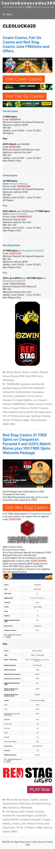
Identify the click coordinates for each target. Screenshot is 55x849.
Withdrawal (8, 380)
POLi (5, 412)
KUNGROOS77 (24, 216)
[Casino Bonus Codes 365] (28, 5)
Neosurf (40, 404)
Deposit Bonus (10, 376)
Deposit (44, 372)
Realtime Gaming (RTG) (21, 412)
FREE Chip (24, 376)
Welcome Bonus (11, 807)
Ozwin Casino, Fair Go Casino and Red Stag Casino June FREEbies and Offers (26, 44)
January (16, 823)
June (35, 400)
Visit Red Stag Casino (26, 507)
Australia (25, 384)
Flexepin (7, 400)
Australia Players (11, 388)
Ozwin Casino (10, 175)
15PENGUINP (24, 186)
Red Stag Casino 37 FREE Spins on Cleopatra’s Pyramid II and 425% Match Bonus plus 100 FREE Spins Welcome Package (27, 444)
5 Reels (30, 811)
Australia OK (37, 384)
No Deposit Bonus (41, 803)
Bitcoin (9, 372)
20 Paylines (12, 811)
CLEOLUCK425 (17, 283)
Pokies (40, 823)
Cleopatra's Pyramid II (37, 598)
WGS (12, 424)
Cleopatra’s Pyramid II (32, 250)
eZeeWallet (20, 396)
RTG (5, 416)
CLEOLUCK (15, 253)
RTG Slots (13, 416)
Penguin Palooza (18, 183)
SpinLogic (25, 416)
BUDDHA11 (15, 119)
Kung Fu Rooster (18, 213)
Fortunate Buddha (22, 400)
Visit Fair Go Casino (24, 96)
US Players (16, 420)
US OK (6, 420)
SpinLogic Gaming (40, 416)
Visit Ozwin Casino (23, 79)
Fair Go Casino (10, 111)
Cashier (35, 372)
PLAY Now (40, 789)
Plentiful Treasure (39, 408)
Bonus (26, 372)
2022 (22, 811)
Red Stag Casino (11, 245)
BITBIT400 (15, 146)
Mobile (31, 404)
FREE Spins (37, 376)
